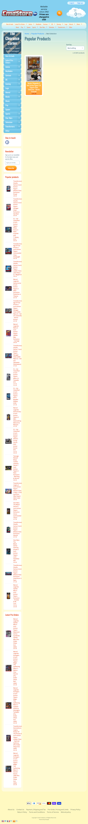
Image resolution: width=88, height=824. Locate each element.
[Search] (59, 13)
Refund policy (66, 812)
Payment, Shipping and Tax (36, 809)
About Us (11, 809)
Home (27, 34)
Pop (23, 27)
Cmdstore (43, 818)
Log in (72, 3)
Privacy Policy (75, 809)
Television (53, 27)
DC (53, 24)
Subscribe (11, 168)
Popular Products (37, 34)
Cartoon (46, 24)
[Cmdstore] (19, 13)
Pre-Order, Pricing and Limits (58, 809)
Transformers (63, 27)
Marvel (72, 24)
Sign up (80, 3)
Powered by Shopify (44, 819)
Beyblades (38, 24)
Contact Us (20, 809)
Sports (35, 27)
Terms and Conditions (37, 812)
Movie (80, 24)
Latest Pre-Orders (21, 24)
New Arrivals (9, 24)
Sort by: (69, 44)
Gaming (60, 24)
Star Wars (44, 27)
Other (70, 27)
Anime (32, 24)
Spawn (28, 27)
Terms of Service (53, 812)
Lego (66, 24)
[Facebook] (7, 142)
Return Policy (22, 812)
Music (17, 27)
